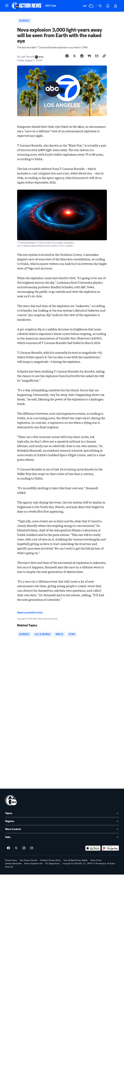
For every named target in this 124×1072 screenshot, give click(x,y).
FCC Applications (52, 864)
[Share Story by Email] (96, 56)
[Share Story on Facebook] (67, 56)
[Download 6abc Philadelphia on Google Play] (110, 848)
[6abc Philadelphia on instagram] (24, 848)
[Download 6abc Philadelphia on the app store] (93, 848)
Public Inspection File (33, 864)
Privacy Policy (11, 860)
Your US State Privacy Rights (75, 860)
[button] (6, 5)
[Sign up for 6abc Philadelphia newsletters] (31, 848)
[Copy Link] (104, 56)
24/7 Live (50, 5)
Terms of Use (95, 860)
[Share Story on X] (74, 56)
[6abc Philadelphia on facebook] (8, 848)
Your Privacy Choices (28, 860)
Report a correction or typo (30, 612)
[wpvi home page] (11, 800)
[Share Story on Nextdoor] (89, 56)
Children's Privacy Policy (50, 860)
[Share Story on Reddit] (82, 56)
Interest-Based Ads (13, 864)
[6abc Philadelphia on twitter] (16, 848)
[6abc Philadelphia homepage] (26, 5)
